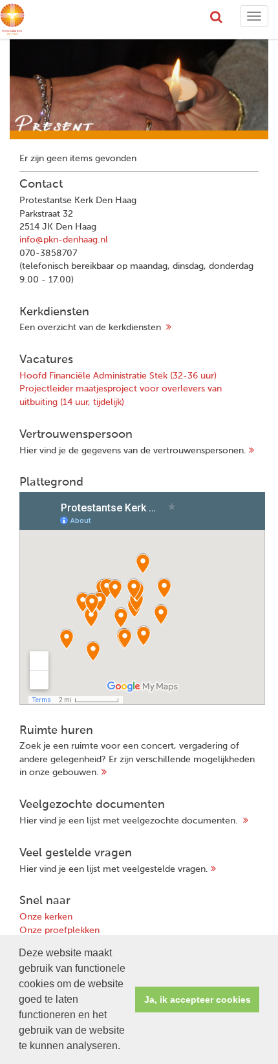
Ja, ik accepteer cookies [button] (197, 999)
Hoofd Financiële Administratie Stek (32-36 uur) (118, 375)
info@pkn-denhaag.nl (63, 239)
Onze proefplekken (59, 930)
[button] (125, 1047)
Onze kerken (45, 916)
